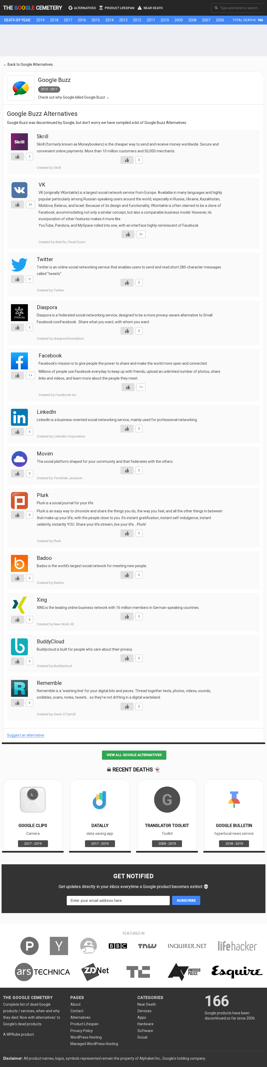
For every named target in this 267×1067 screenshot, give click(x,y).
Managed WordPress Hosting (94, 1044)
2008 (192, 20)
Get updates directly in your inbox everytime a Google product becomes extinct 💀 (134, 886)
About (75, 1004)
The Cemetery (32, 8)
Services (144, 1011)
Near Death (153, 8)
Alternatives (85, 8)
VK (42, 185)
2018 (54, 20)
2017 (68, 20)
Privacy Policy (81, 1031)
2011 (151, 20)
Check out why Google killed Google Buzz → (74, 97)
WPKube (13, 1034)
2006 (220, 20)
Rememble (49, 683)
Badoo (44, 558)
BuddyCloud (50, 641)
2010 (165, 20)
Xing (42, 600)
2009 (178, 20)
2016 (82, 20)
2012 (137, 20)
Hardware (145, 1024)
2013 (123, 20)
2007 (206, 20)
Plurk (42, 495)
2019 (40, 20)
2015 (96, 20)
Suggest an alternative (25, 735)
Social (142, 1037)
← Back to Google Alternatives (28, 64)
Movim (45, 454)
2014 (109, 20)
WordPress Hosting (86, 1037)
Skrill (42, 136)
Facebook (50, 355)
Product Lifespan (119, 8)
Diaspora (47, 307)
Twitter (45, 259)
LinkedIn (46, 412)
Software (145, 1031)
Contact (76, 1011)
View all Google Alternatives (134, 755)
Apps (141, 1017)
